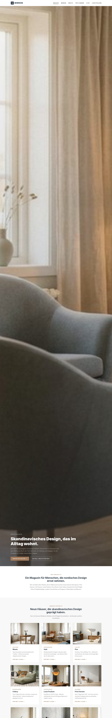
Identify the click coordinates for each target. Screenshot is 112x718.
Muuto (70, 3)
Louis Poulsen (96, 3)
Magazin (56, 3)
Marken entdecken (19, 558)
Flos (87, 3)
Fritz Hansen (79, 3)
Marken (63, 3)
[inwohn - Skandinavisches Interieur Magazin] (17, 3)
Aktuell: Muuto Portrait (41, 558)
